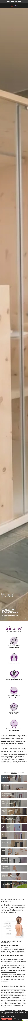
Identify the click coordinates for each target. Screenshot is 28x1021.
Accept (4, 1018)
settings (12, 1016)
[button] (12, 5)
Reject (10, 1018)
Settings (15, 1018)
